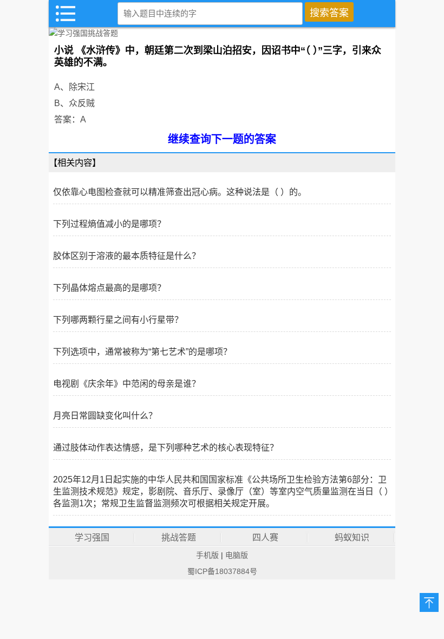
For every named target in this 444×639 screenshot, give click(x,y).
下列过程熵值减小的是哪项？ (109, 224)
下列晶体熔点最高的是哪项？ (109, 287)
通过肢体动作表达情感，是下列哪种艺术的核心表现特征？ (165, 447)
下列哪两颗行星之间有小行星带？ (118, 319)
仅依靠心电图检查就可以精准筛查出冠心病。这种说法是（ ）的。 (179, 192)
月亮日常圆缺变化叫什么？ (105, 415)
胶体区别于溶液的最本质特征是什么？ (126, 255)
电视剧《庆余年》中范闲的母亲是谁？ (126, 383)
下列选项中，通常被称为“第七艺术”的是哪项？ (142, 351)
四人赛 (265, 537)
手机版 (207, 555)
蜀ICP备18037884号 (222, 571)
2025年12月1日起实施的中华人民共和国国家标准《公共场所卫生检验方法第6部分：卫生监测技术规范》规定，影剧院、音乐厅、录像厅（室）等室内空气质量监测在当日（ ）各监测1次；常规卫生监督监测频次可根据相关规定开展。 (221, 491)
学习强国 (92, 537)
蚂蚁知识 (352, 537)
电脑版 (236, 555)
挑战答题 (178, 537)
